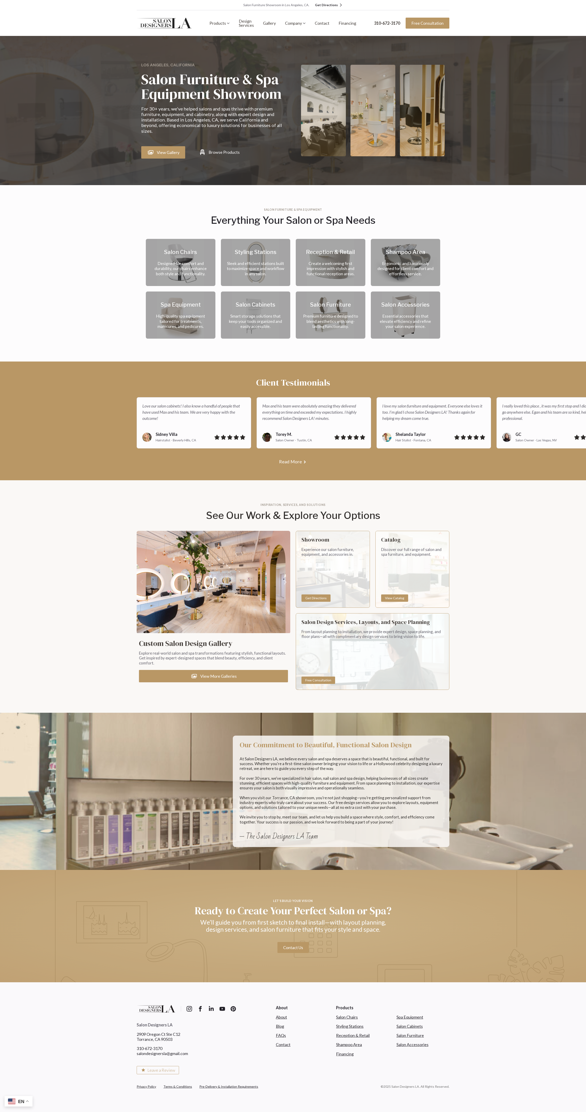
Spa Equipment (409, 1017)
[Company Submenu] (306, 23)
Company (293, 23)
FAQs (281, 1035)
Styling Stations (350, 1026)
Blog (280, 1026)
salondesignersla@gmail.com (162, 1053)
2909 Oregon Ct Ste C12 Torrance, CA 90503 (158, 1037)
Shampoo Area (349, 1044)
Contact (322, 23)
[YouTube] (222, 1009)
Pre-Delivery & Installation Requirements (228, 1086)
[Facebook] (200, 1009)
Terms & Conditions (177, 1086)
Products (217, 23)
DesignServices (246, 23)
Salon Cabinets (409, 1026)
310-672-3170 (387, 23)
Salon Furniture (410, 1035)
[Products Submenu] (230, 23)
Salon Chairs (347, 1017)
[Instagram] (189, 1009)
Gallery (269, 23)
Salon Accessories (412, 1044)
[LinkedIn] (211, 1009)
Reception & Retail (353, 1035)
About (281, 1017)
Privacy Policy (146, 1086)
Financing (347, 23)
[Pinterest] (233, 1009)
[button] (285, 582)
